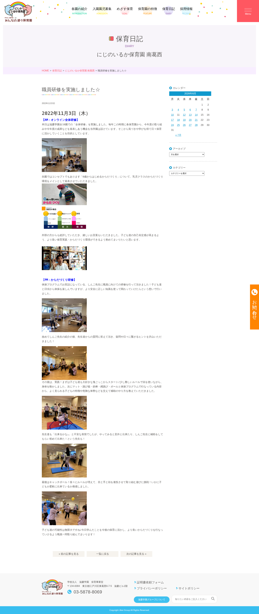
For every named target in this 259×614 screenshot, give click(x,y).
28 (196, 125)
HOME (45, 70)
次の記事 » (136, 553)
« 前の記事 (69, 553)
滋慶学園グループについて (151, 599)
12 (184, 114)
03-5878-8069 (88, 592)
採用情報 (186, 11)
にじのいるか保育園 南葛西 (80, 70)
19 (184, 120)
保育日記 (168, 11)
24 (172, 125)
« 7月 (178, 135)
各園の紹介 (79, 11)
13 (190, 114)
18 (178, 120)
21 (196, 120)
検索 (213, 598)
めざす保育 (125, 11)
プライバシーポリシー (152, 588)
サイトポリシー (189, 588)
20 (190, 120)
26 (184, 125)
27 (190, 125)
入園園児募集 (102, 11)
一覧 (102, 553)
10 (172, 114)
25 (178, 125)
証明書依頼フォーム (150, 582)
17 (172, 120)
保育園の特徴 (147, 11)
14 (196, 114)
